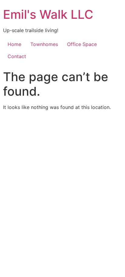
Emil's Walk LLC (48, 14)
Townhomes (44, 44)
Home (14, 44)
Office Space (82, 44)
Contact (17, 56)
